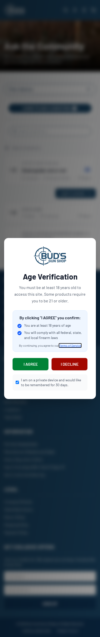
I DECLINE (69, 364)
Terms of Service (70, 345)
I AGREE (31, 364)
